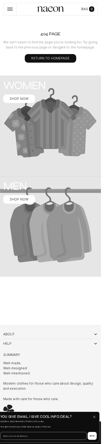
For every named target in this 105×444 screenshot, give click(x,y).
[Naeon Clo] (8, 410)
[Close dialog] (94, 416)
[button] (10, 9)
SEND (92, 436)
